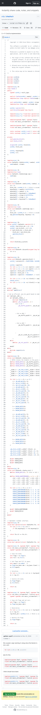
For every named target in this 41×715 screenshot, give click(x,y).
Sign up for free (9, 694)
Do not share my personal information (29, 707)
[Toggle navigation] (3, 3)
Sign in (28, 3)
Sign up (36, 3)
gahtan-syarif (8, 636)
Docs (35, 705)
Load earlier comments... (20, 631)
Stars (29, 27)
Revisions (17, 27)
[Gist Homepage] (15, 3)
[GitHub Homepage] (15, 710)
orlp (3, 16)
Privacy (11, 705)
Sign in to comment (31, 696)
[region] (20, 333)
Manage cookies (12, 707)
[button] (27, 23)
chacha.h (9, 16)
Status (23, 705)
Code (6, 27)
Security (17, 705)
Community (29, 705)
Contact (4, 707)
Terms (6, 705)
